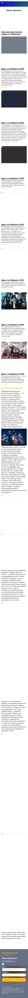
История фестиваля (11, 388)
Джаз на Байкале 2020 (12, 325)
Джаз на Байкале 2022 (12, 224)
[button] (26, 4)
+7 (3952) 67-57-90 (7, 955)
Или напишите (9, 958)
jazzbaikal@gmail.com (8, 961)
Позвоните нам (10, 953)
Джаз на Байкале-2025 (12, 69)
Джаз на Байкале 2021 (12, 280)
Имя (3, 967)
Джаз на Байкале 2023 (12, 178)
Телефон (5, 972)
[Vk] (3, 964)
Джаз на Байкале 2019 (12, 374)
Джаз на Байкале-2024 (12, 123)
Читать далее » (5, 87)
